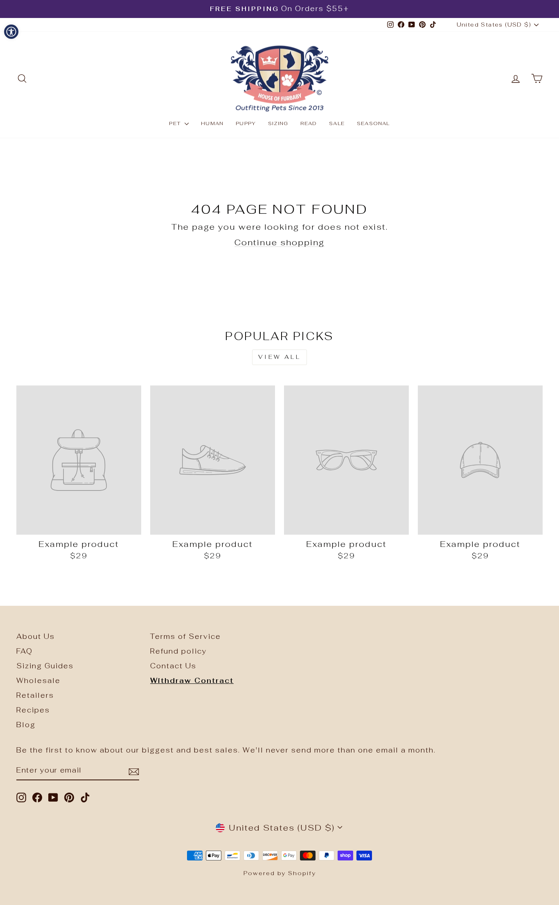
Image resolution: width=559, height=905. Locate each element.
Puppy (246, 123)
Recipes (33, 710)
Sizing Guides (45, 665)
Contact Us (173, 665)
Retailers (35, 695)
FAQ (24, 651)
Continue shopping (279, 242)
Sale (337, 123)
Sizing (278, 123)
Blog (26, 724)
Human (212, 123)
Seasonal (373, 123)
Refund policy (178, 651)
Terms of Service (185, 636)
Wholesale (38, 680)
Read (308, 123)
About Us (35, 636)
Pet (176, 123)
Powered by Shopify (279, 873)
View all (279, 357)
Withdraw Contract (192, 680)
